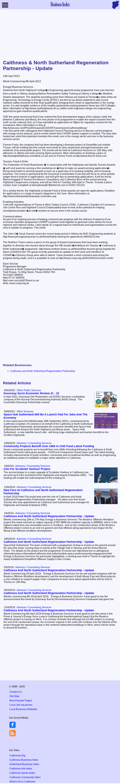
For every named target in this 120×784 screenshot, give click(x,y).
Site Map (14, 696)
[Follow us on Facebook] (12, 727)
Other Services (25, 411)
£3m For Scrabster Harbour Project (27, 469)
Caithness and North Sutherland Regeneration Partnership (42, 371)
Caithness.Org (17, 755)
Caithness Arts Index (20, 768)
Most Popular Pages (20, 700)
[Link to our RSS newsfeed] (12, 733)
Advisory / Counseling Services (34, 443)
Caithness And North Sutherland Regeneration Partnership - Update (49, 516)
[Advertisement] (60, 35)
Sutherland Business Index (24, 764)
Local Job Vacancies (20, 705)
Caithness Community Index (25, 777)
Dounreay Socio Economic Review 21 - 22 (31, 393)
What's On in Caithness (22, 781)
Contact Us (15, 691)
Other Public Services (29, 390)
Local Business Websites (23, 709)
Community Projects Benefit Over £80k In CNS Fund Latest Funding (49, 446)
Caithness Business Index (23, 760)
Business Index (60, 4)
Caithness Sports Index (22, 773)
